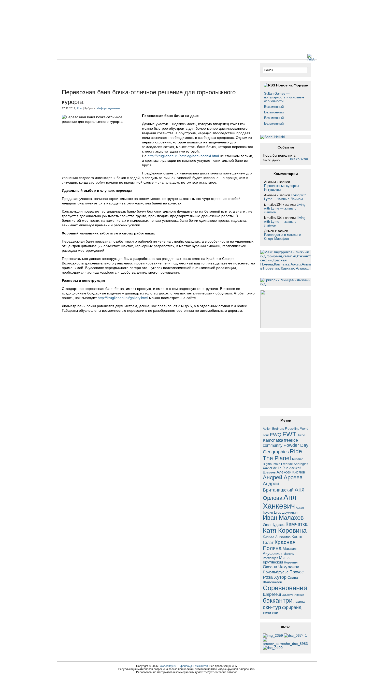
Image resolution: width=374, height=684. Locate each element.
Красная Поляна (279, 545)
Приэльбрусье (276, 572)
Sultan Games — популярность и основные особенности (284, 97)
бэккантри (278, 600)
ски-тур (272, 607)
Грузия (268, 512)
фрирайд (291, 607)
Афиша (178, 56)
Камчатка (296, 524)
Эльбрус (287, 594)
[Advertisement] (154, 74)
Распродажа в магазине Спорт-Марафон (282, 237)
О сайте (247, 56)
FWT (289, 434)
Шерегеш (272, 594)
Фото (142, 56)
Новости (88, 56)
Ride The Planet (282, 455)
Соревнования (285, 588)
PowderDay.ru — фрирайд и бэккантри (183, 665)
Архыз (300, 507)
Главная (67, 56)
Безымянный (274, 107)
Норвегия (291, 562)
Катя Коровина (285, 530)
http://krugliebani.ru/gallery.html (123, 298)
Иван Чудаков (273, 525)
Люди (196, 56)
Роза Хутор (274, 577)
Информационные (108, 108)
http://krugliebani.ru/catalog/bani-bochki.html (183, 156)
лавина (299, 601)
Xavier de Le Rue (275, 468)
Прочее (297, 572)
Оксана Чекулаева (281, 566)
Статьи (108, 56)
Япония (299, 594)
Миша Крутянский (276, 560)
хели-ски (270, 613)
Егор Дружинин (285, 512)
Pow (79, 108)
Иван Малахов (283, 517)
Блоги (126, 56)
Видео (159, 56)
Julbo (301, 435)
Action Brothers (273, 428)
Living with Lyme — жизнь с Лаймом (285, 197)
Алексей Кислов (291, 472)
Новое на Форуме (292, 85)
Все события (299, 159)
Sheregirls (301, 464)
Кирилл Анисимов (277, 537)
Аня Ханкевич (279, 501)
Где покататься (220, 56)
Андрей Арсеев (283, 477)
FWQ (275, 434)
